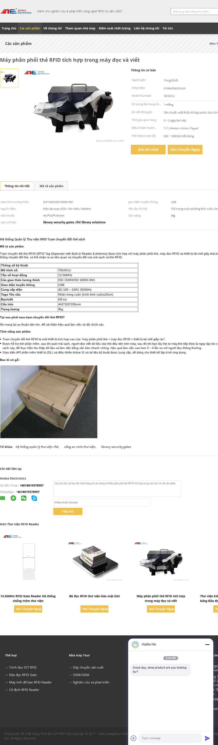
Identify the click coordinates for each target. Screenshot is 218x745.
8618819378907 (28, 492)
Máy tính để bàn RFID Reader (30, 682)
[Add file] (134, 738)
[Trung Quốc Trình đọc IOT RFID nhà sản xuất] (16, 11)
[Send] (207, 738)
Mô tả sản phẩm (51, 186)
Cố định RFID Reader (24, 690)
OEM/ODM (81, 675)
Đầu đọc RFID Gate (23, 675)
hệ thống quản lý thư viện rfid (37, 447)
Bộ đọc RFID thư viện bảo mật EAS (94, 596)
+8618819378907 (32, 485)
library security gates (116, 447)
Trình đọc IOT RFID (23, 667)
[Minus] (207, 644)
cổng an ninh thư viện (79, 447)
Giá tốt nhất (148, 149)
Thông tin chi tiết (17, 186)
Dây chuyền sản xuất (88, 667)
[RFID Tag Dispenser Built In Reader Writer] (9, 78)
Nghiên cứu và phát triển (91, 682)
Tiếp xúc (68, 511)
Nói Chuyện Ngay (185, 149)
